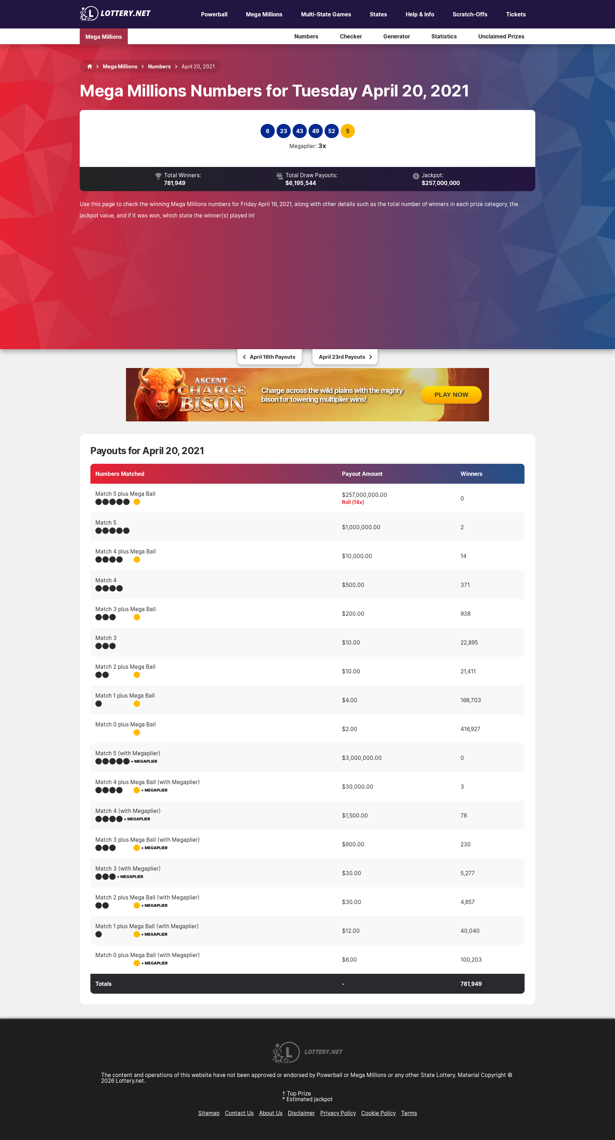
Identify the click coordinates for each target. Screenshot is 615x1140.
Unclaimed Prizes (501, 36)
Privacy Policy (338, 1113)
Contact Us (239, 1113)
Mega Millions (264, 14)
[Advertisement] (307, 274)
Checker (351, 36)
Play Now (451, 394)
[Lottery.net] (115, 18)
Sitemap (209, 1113)
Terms (409, 1113)
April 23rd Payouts (342, 356)
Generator (396, 36)
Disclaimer (301, 1113)
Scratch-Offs (470, 14)
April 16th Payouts (272, 356)
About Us (271, 1113)
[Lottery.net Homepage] (89, 66)
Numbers (306, 36)
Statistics (444, 36)
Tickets (516, 14)
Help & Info (420, 14)
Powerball (214, 14)
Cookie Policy (378, 1113)
